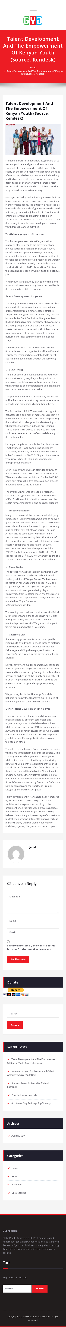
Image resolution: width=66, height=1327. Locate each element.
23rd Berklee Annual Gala (24, 1095)
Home (33, 67)
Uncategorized (18, 1193)
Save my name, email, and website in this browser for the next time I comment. (31, 947)
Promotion (16, 1184)
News (14, 1176)
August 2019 (18, 1136)
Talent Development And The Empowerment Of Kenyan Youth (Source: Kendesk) (35, 72)
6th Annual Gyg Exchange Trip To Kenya (31, 1103)
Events (14, 1168)
